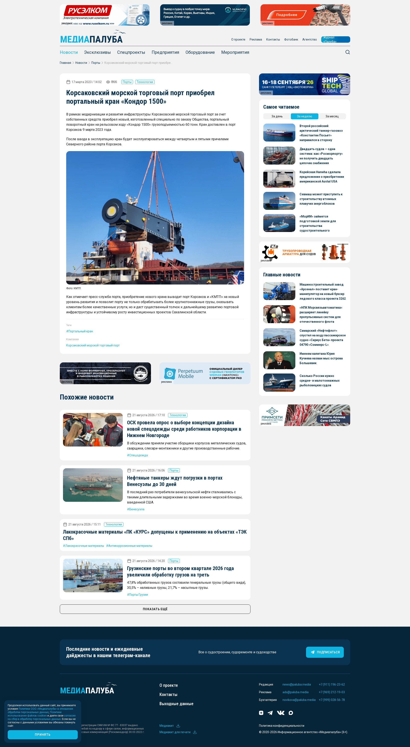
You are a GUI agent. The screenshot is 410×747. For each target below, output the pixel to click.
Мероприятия (235, 52)
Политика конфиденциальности (281, 725)
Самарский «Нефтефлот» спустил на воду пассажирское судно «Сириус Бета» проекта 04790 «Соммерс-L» (323, 337)
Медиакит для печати (175, 732)
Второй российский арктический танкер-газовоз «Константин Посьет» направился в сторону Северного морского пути (321, 133)
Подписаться (328, 652)
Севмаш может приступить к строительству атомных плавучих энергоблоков (321, 199)
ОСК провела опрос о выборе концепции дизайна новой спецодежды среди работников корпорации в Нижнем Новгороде (184, 429)
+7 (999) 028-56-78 (332, 700)
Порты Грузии (138, 594)
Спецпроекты (131, 52)
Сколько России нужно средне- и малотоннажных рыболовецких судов (320, 380)
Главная (65, 62)
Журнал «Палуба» (330, 39)
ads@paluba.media (296, 692)
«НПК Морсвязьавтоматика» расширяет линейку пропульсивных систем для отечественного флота (321, 314)
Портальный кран (80, 331)
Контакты (273, 39)
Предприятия (165, 52)
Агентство (309, 39)
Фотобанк (291, 39)
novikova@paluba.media (299, 700)
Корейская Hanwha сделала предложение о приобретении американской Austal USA (322, 176)
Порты (95, 62)
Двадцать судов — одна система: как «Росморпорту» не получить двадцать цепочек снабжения (321, 156)
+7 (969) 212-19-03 (332, 692)
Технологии (145, 82)
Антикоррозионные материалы (130, 545)
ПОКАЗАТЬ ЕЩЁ (155, 609)
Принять (42, 734)
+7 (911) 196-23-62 (332, 684)
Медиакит (167, 725)
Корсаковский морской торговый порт (93, 345)
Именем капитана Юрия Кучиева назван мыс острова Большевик (321, 358)
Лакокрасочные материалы (84, 545)
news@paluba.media (297, 684)
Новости (69, 52)
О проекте (238, 39)
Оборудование (200, 52)
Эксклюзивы (97, 52)
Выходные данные (176, 703)
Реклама (256, 39)
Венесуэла (136, 509)
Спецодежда (138, 455)
